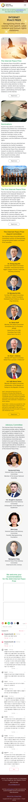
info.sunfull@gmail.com (14, 784)
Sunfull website (10, 789)
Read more (14, 96)
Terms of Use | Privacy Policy (14, 796)
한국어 (25, 1)
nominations (20, 10)
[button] (24, 799)
